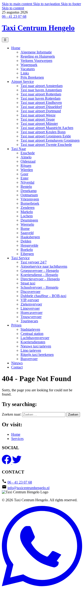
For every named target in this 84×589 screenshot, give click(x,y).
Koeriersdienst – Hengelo (39, 275)
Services (17, 439)
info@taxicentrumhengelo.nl (28, 488)
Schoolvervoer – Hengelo (39, 287)
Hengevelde (29, 245)
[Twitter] (16, 463)
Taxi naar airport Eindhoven (41, 103)
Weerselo (27, 224)
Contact (17, 367)
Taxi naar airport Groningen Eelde (46, 136)
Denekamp (29, 191)
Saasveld (27, 233)
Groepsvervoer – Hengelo (40, 271)
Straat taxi (28, 283)
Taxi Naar (18, 149)
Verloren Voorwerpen (36, 61)
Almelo (26, 157)
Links (25, 73)
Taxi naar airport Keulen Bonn (43, 132)
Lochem (27, 216)
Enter (24, 178)
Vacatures (28, 69)
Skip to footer (71, 4)
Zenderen (28, 208)
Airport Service (22, 82)
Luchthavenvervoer (35, 338)
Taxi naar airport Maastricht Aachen (47, 128)
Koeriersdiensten (33, 342)
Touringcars (29, 321)
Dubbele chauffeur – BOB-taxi (43, 296)
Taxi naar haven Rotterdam (40, 98)
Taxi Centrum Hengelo (38, 28)
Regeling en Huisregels (38, 56)
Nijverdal (27, 182)
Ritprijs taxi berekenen (37, 355)
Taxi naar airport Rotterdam (41, 94)
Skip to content (13, 8)
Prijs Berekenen (32, 77)
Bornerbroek (30, 203)
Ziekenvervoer (31, 304)
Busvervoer (29, 359)
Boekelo (27, 250)
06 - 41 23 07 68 (14, 16)
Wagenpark (29, 65)
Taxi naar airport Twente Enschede (46, 145)
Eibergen (27, 254)
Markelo (27, 212)
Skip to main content (17, 4)
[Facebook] (7, 463)
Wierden (27, 170)
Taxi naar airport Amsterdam (42, 86)
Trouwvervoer (31, 317)
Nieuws (17, 363)
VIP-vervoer (30, 300)
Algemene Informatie (36, 52)
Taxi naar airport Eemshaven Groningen (50, 140)
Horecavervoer (31, 313)
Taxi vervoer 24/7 (34, 262)
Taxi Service (20, 258)
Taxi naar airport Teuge (38, 119)
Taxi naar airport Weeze (38, 115)
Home (15, 48)
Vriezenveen (30, 199)
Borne (25, 229)
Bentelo (26, 187)
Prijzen (16, 325)
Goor (24, 174)
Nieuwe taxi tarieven (36, 346)
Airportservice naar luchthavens (44, 266)
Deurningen (29, 220)
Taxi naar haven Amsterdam (41, 90)
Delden (26, 241)
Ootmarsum (29, 195)
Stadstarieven (30, 329)
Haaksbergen (30, 237)
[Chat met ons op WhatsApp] (42, 585)
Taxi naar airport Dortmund (41, 111)
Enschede (28, 153)
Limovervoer (30, 308)
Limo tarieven (31, 350)
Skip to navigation (47, 4)
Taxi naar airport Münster (39, 124)
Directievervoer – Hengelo (40, 279)
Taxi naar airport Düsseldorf (41, 107)
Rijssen (26, 166)
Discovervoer (30, 292)
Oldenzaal (28, 161)
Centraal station (32, 334)
